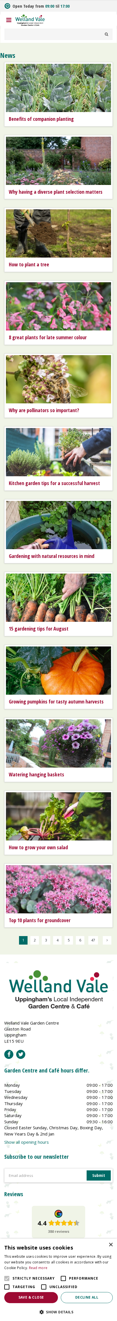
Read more (38, 1267)
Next (107, 940)
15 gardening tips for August (38, 628)
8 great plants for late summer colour (48, 337)
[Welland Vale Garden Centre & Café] (30, 19)
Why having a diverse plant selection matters (56, 191)
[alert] (58, 1280)
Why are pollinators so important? (44, 410)
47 (93, 940)
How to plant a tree (29, 264)
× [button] (110, 1245)
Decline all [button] (86, 1297)
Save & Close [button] (31, 1297)
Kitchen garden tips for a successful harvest (54, 483)
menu (9, 20)
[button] (58, 1311)
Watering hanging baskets (36, 774)
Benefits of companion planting (41, 118)
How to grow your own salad (38, 847)
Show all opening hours (26, 1142)
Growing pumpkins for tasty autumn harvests (56, 701)
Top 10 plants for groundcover (39, 920)
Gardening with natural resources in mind (51, 556)
